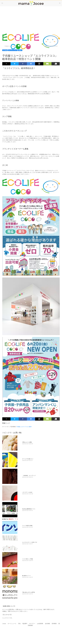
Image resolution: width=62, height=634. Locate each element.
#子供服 (5, 50)
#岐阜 (20, 50)
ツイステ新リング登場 (27, 559)
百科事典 (54, 623)
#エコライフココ (13, 50)
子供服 (18, 426)
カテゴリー (32, 623)
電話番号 (24, 623)
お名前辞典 (40, 623)
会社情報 (47, 623)
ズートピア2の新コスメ (27, 458)
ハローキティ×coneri (27, 492)
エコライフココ (24, 426)
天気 (19, 623)
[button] (2, 3)
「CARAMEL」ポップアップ (29, 475)
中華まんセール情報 (27, 442)
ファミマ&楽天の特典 (27, 525)
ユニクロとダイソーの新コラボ (29, 542)
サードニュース (12, 623)
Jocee (4, 623)
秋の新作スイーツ (26, 575)
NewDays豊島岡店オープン (28, 509)
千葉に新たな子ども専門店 (28, 592)
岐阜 (30, 426)
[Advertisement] (31, 18)
